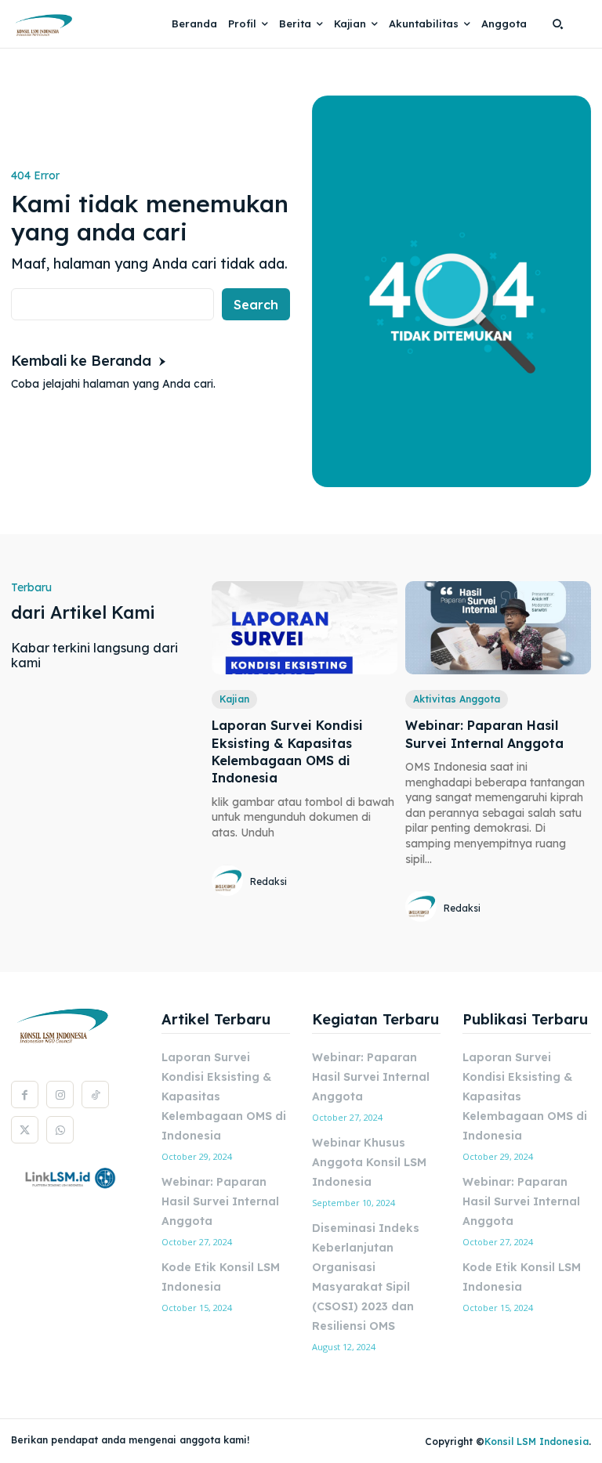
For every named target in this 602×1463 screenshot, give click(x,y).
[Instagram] (60, 1094)
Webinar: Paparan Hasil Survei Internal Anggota (220, 1201)
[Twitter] (24, 1129)
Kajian (234, 699)
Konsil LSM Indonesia (536, 1441)
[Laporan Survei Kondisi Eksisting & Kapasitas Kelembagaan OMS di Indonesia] (304, 627)
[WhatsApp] (60, 1129)
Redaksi (268, 881)
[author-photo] (230, 881)
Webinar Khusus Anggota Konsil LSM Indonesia (369, 1162)
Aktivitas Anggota (456, 699)
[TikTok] (95, 1094)
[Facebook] (24, 1094)
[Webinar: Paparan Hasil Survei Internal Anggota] (498, 627)
